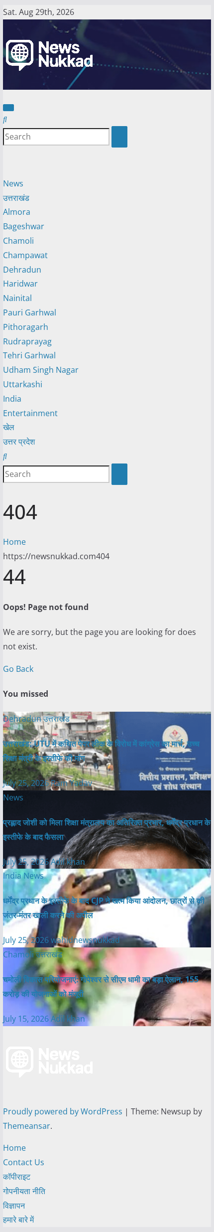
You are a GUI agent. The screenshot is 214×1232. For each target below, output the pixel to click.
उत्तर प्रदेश (19, 441)
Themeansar (26, 1125)
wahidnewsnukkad (85, 939)
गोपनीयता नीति (24, 1191)
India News (23, 875)
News (13, 183)
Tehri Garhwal (29, 355)
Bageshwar (23, 226)
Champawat (25, 255)
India (12, 398)
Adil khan (68, 861)
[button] (5, 119)
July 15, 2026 (27, 1018)
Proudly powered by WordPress (63, 1111)
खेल (8, 427)
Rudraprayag (27, 341)
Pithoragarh (25, 326)
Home (14, 541)
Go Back (18, 668)
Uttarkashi (22, 384)
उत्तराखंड (16, 197)
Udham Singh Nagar (41, 369)
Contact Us (23, 1162)
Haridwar (20, 283)
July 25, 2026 (27, 782)
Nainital (17, 298)
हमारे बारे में (18, 1219)
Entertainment (30, 413)
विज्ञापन (14, 1205)
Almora (16, 211)
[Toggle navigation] (8, 107)
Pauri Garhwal (29, 312)
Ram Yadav (71, 782)
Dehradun (22, 269)
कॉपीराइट (16, 1176)
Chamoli (18, 240)
